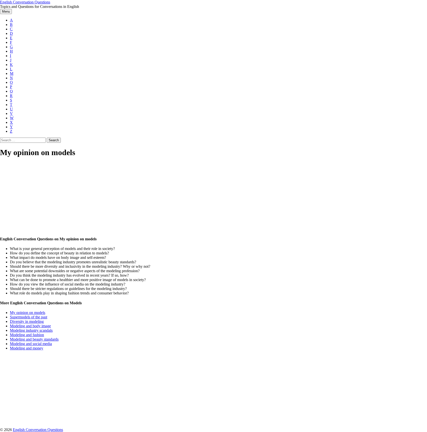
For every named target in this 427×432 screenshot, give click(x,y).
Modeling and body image (30, 326)
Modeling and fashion (27, 335)
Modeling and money (26, 348)
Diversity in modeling (27, 321)
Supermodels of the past (28, 317)
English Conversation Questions (25, 2)
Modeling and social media (31, 344)
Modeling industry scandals (31, 330)
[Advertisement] (148, 197)
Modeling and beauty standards (34, 339)
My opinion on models (27, 312)
